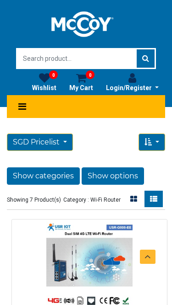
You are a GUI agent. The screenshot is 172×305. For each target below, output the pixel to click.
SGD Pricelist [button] (37, 142)
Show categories (43, 175)
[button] (152, 142)
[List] (153, 199)
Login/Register (129, 87)
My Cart (81, 82)
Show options (113, 175)
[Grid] (134, 199)
